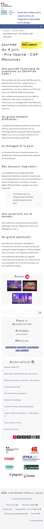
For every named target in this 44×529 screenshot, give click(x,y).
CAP (18, 350)
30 (29, 437)
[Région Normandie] (34, 450)
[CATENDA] (31, 467)
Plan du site (11, 505)
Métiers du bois (33, 347)
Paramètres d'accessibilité (15, 514)
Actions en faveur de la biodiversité (18, 407)
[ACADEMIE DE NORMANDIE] (12, 450)
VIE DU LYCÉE (18, 31)
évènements (22, 347)
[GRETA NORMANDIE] (9, 467)
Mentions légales (29, 505)
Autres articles (20, 361)
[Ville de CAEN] (9, 458)
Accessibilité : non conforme (28, 509)
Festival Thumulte (11, 429)
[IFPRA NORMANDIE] (31, 458)
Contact (6, 509)
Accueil (6, 31)
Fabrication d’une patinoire (15, 394)
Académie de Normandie (22, 499)
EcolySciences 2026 (12, 387)
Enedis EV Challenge (12, 400)
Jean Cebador (22, 334)
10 (19, 437)
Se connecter (35, 521)
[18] (37, 437)
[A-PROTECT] (22, 475)
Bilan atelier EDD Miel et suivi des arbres (20, 374)
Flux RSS (35, 514)
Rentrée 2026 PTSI (11, 367)
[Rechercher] (40, 312)
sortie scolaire (11, 347)
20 (24, 437)
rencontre (25, 350)
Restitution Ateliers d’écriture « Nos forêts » (22, 380)
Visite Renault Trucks (12, 423)
